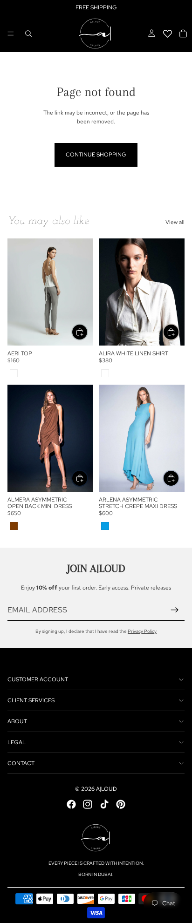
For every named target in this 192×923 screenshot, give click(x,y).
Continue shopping (96, 154)
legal (16, 742)
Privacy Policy (142, 631)
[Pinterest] (120, 804)
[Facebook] (71, 804)
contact (20, 763)
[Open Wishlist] (167, 33)
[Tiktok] (104, 804)
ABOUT (17, 721)
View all (175, 222)
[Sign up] (175, 610)
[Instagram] (87, 804)
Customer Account (37, 679)
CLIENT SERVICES (31, 700)
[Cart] (183, 33)
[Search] (28, 33)
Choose (87, 332)
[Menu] (10, 33)
